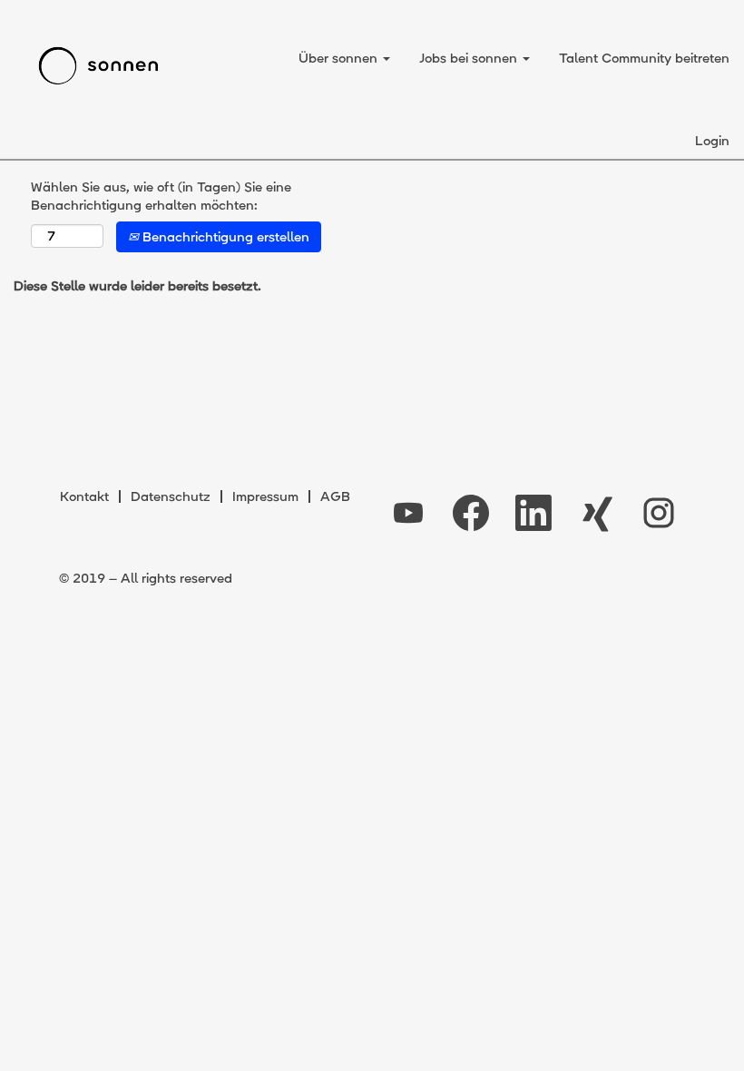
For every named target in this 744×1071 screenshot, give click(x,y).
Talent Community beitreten (644, 58)
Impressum (265, 496)
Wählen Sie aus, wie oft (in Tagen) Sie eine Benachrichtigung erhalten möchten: (161, 196)
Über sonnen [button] (340, 58)
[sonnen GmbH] (99, 65)
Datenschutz (170, 496)
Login (712, 140)
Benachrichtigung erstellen (224, 237)
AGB (335, 496)
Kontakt (84, 496)
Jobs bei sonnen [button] (470, 58)
